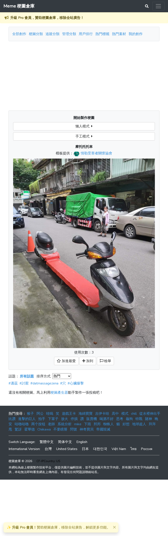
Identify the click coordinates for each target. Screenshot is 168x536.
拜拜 (152, 424)
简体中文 (65, 442)
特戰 (138, 418)
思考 (119, 418)
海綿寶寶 (86, 413)
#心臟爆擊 (76, 383)
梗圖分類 (36, 34)
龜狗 (129, 418)
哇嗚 (49, 413)
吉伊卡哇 (102, 413)
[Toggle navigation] (158, 6)
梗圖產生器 (59, 392)
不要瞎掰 (60, 429)
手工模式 (83, 136)
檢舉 (107, 361)
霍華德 (29, 429)
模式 (124, 413)
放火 (64, 418)
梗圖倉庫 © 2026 (20, 461)
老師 (51, 424)
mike (77, 424)
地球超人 (139, 424)
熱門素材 (119, 34)
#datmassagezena (44, 383)
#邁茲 (13, 383)
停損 (74, 418)
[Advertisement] (84, 74)
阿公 (40, 413)
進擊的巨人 (27, 418)
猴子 (30, 413)
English (81, 442)
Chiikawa (44, 429)
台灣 (48, 449)
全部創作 (19, 34)
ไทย (133, 449)
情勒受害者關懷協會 (96, 153)
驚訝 (18, 429)
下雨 (87, 424)
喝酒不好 (107, 418)
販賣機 (91, 418)
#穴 (63, 383)
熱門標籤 (102, 34)
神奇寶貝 (87, 429)
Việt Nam (119, 449)
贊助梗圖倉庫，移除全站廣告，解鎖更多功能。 (58, 527)
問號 (73, 429)
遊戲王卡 (69, 413)
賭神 (148, 418)
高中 (115, 413)
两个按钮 (38, 424)
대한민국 (100, 449)
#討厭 (24, 383)
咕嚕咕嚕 (22, 424)
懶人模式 (83, 126)
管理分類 (69, 34)
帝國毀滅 (103, 429)
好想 (126, 424)
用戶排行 (86, 34)
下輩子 (53, 418)
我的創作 (136, 34)
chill (134, 413)
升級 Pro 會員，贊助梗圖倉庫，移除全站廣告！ (47, 17)
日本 (85, 449)
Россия (146, 449)
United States (66, 449)
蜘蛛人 (108, 424)
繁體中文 (47, 442)
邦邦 (97, 424)
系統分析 (65, 424)
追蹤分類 (53, 34)
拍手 (41, 418)
